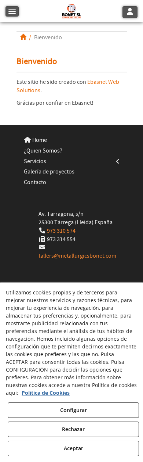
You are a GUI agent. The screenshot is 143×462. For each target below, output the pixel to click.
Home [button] (39, 140)
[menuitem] (72, 140)
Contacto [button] (35, 182)
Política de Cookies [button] (46, 392)
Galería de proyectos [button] (49, 171)
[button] (71, 11)
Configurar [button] (73, 410)
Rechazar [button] (73, 429)
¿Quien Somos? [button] (43, 150)
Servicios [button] (35, 161)
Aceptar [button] (73, 448)
